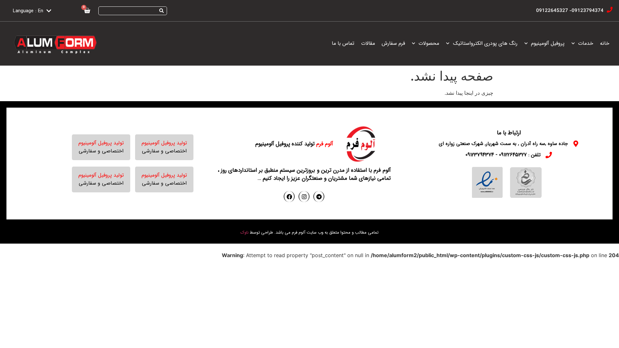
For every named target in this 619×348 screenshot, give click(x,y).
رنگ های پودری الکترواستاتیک (485, 43)
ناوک (245, 232)
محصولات (428, 43)
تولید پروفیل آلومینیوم (164, 143)
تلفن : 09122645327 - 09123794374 (503, 155)
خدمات (585, 43)
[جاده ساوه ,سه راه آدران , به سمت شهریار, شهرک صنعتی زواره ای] (576, 143)
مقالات (368, 43)
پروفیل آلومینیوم (548, 43)
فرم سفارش (393, 43)
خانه (604, 43)
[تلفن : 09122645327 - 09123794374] (548, 155)
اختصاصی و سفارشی (164, 151)
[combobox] (132, 10)
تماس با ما (343, 43)
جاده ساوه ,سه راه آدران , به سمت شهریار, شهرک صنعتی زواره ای (503, 144)
